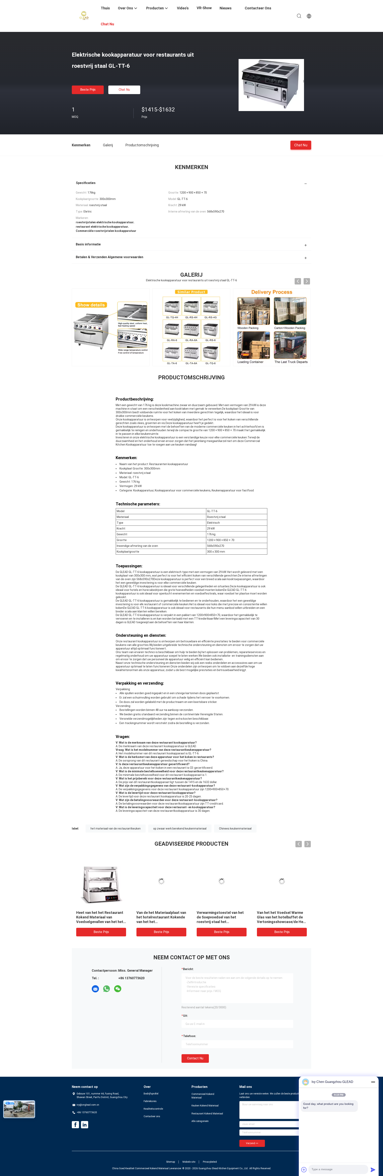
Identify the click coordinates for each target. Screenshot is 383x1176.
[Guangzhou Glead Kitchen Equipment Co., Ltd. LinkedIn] (84, 1124)
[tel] (128, 988)
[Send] (373, 1169)
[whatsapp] (106, 988)
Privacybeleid (210, 1161)
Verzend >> (252, 1143)
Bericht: (188, 969)
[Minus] (373, 1082)
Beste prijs (88, 90)
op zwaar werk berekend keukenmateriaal (179, 828)
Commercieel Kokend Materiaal (203, 1096)
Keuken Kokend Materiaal (205, 1105)
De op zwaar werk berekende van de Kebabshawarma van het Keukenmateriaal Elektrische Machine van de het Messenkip (99, 921)
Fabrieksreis (150, 1101)
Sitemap (170, 1161)
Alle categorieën (200, 1121)
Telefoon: (189, 1036)
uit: (185, 1015)
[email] (95, 988)
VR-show (204, 8)
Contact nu (195, 1058)
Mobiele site (189, 1161)
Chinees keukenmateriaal (235, 828)
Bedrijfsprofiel (151, 1093)
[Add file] (304, 1169)
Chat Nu (124, 90)
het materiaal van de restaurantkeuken (116, 828)
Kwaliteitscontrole (153, 1108)
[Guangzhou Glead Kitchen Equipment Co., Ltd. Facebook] (75, 1124)
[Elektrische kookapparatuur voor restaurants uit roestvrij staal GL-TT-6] (271, 85)
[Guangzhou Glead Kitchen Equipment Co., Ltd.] (84, 15)
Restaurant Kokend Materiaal (207, 1113)
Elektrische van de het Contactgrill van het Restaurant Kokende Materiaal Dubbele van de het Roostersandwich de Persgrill (221, 921)
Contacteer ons (152, 1116)
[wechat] (117, 988)
